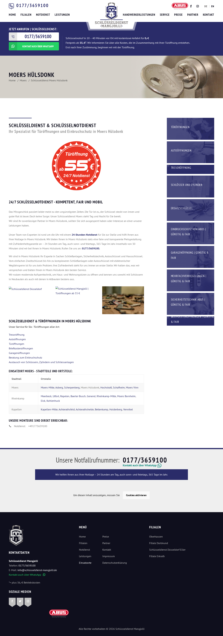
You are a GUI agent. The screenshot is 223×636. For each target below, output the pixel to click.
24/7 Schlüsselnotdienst (31, 202)
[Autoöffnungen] (190, 151)
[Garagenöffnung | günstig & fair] (190, 256)
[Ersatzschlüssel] (190, 209)
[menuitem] (205, 6)
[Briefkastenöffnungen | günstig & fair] (190, 320)
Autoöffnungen (17, 339)
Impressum (108, 556)
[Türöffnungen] (190, 128)
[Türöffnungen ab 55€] (111, 14)
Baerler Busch (78, 396)
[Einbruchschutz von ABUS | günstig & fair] (190, 233)
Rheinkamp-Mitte (106, 396)
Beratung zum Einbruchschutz (25, 357)
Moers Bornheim (126, 396)
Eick (43, 400)
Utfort (56, 396)
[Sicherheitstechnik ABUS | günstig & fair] (190, 303)
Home (82, 536)
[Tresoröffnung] (190, 169)
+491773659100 (37, 426)
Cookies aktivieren (136, 495)
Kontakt (106, 549)
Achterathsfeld (67, 409)
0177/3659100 (32, 5)
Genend (91, 396)
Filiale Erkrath (157, 556)
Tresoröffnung (16, 334)
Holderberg (115, 409)
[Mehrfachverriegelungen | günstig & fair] (190, 280)
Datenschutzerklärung (114, 562)
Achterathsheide (85, 409)
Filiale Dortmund (158, 543)
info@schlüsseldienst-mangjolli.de (37, 570)
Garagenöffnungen (19, 353)
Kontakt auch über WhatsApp (27, 574)
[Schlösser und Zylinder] (190, 186)
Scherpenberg (72, 387)
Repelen (64, 396)
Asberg (59, 387)
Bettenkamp (101, 409)
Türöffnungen (16, 343)
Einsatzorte (85, 562)
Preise (105, 536)
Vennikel (128, 409)
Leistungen (85, 556)
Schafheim (119, 387)
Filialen (83, 543)
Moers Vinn (132, 387)
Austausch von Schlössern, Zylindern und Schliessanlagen (41, 362)
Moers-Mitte (47, 387)
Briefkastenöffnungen (21, 348)
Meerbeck (46, 396)
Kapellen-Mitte (49, 409)
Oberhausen (156, 536)
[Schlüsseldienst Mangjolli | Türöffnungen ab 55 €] (30, 288)
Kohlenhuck (53, 400)
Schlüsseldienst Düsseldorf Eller (167, 549)
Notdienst (84, 549)
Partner (106, 543)
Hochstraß (106, 387)
